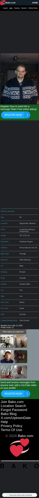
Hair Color (5, 302)
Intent (3, 229)
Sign (2, 296)
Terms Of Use (11, 430)
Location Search (13, 406)
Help (4, 422)
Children (4, 248)
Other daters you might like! (13, 332)
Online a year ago (7, 211)
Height (3, 235)
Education (5, 241)
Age (2, 217)
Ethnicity (4, 260)
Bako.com (25, 436)
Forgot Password (14, 410)
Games (17, 8)
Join (11, 8)
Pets (2, 314)
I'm (2, 266)
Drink (3, 278)
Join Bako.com (12, 402)
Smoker (4, 284)
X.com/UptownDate (16, 418)
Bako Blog (9, 414)
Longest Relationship (9, 320)
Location (4, 223)
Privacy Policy (11, 426)
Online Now (32, 8)
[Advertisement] (19, 30)
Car (2, 290)
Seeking (4, 272)
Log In (5, 8)
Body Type (5, 254)
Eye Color (4, 308)
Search (24, 8)
